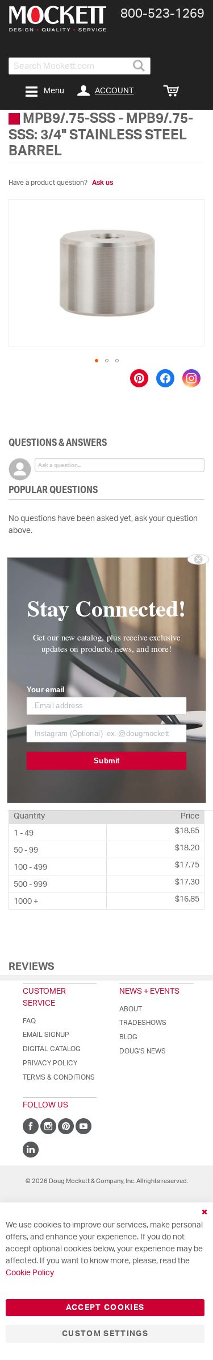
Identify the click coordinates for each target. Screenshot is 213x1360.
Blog (128, 1037)
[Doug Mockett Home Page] (58, 19)
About (130, 1009)
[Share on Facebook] (165, 378)
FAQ (29, 1021)
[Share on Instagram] (191, 378)
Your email (46, 689)
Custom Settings (105, 1334)
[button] (96, 360)
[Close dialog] (198, 559)
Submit (106, 760)
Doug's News (142, 1051)
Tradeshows (142, 1022)
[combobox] (80, 66)
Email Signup (46, 1034)
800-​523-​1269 (162, 13)
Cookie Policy (30, 1273)
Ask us (102, 182)
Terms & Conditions (59, 1077)
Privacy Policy (50, 1063)
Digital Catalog (52, 1048)
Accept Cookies (105, 1308)
